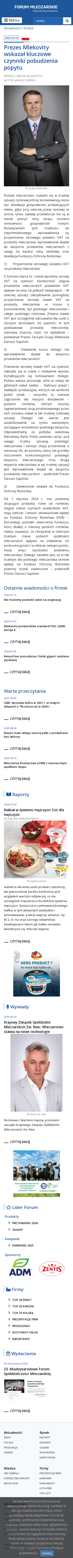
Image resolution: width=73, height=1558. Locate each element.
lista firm (46, 1488)
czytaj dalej (20, 612)
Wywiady (19, 1007)
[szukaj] (67, 20)
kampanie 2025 (22, 1245)
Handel (8, 1452)
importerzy (20, 1339)
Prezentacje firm (24, 1319)
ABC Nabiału (11, 1473)
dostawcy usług (24, 1332)
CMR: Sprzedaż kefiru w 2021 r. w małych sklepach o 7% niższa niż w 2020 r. (32, 704)
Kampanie (45, 1478)
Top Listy (45, 1493)
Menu (13, 20)
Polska (28, 28)
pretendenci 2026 (24, 1223)
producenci (20, 1326)
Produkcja (11, 1447)
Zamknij (47, 1553)
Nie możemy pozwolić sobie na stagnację (32, 600)
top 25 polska (22, 1313)
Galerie (44, 1447)
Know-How (11, 1483)
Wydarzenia (23, 1353)
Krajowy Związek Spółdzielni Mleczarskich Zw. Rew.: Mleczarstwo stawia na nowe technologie (33, 1027)
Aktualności (12, 28)
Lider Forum (47, 1457)
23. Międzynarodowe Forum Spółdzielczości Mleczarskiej (27, 1371)
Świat (7, 1437)
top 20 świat (21, 1300)
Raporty (20, 794)
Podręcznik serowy (17, 1478)
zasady (17, 1229)
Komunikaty (47, 1483)
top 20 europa (22, 1306)
